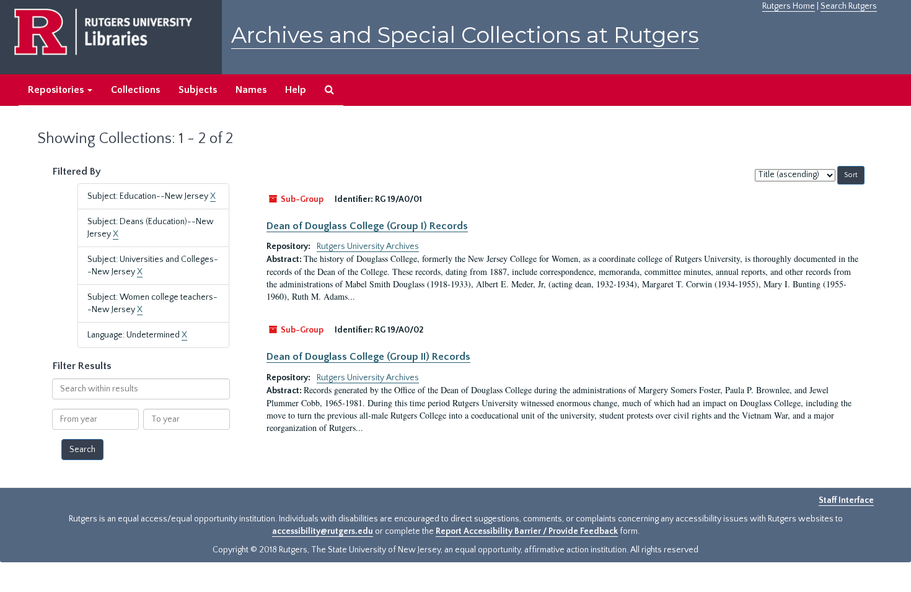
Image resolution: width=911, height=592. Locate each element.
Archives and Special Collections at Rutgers (465, 35)
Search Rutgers (849, 6)
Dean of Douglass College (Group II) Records (368, 356)
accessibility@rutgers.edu (322, 531)
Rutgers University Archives (368, 246)
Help (295, 89)
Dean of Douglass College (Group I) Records (367, 226)
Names (250, 89)
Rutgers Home (788, 6)
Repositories (57, 89)
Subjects (197, 89)
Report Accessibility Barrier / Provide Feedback (527, 531)
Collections (135, 89)
